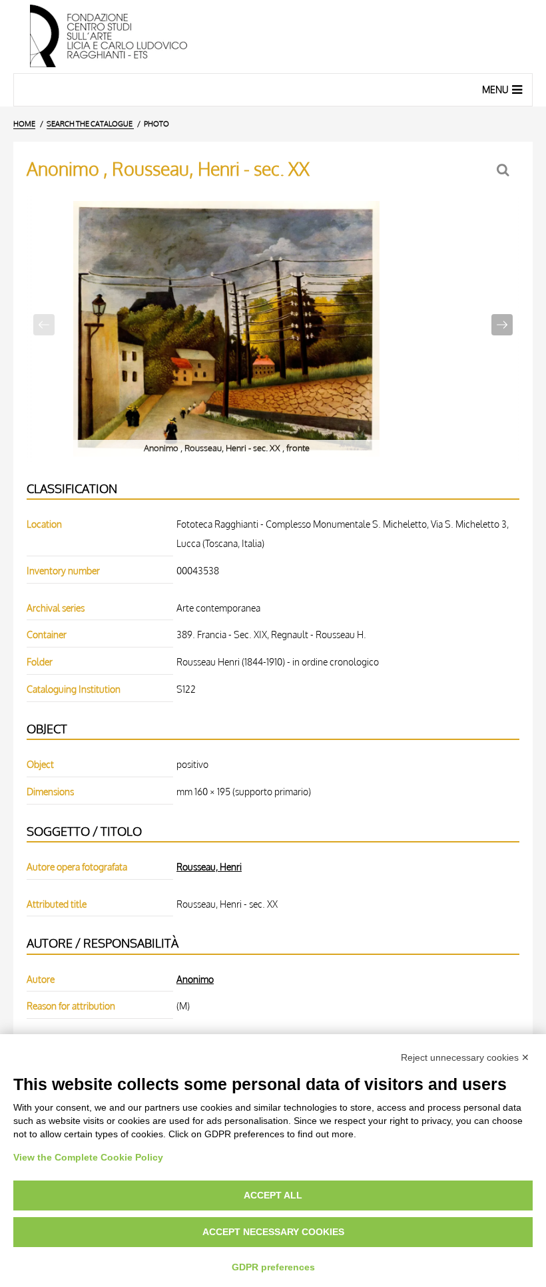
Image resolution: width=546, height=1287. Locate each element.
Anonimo (195, 979)
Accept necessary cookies (273, 1231)
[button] (502, 324)
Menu (495, 89)
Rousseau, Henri (209, 866)
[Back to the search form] (504, 170)
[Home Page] (273, 36)
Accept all (273, 1195)
